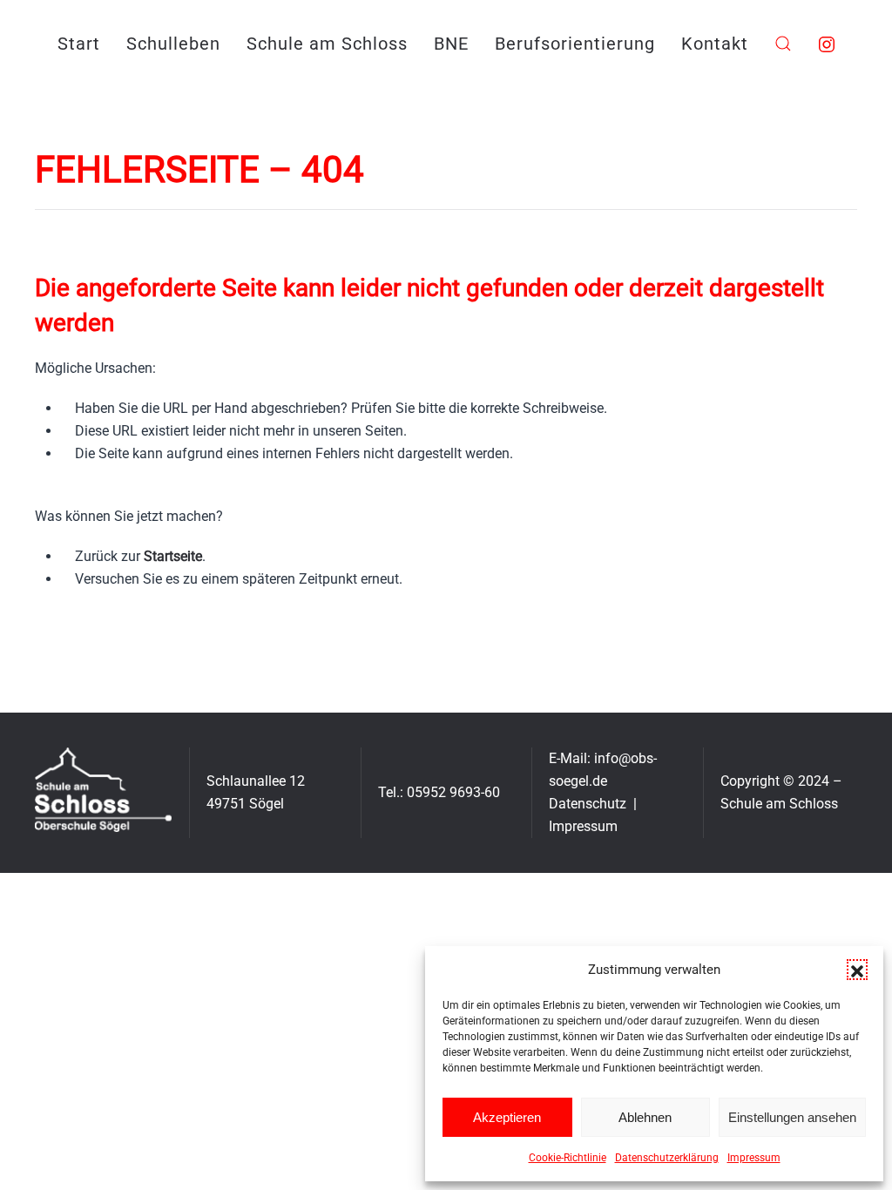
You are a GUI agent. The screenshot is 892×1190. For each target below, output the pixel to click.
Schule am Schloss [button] (327, 43)
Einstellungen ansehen (792, 1117)
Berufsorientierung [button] (575, 43)
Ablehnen (645, 1117)
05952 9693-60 (453, 792)
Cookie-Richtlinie (567, 1158)
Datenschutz (587, 803)
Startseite (173, 556)
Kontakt (714, 43)
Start (78, 43)
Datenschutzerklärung (667, 1158)
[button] (857, 969)
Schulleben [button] (173, 43)
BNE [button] (451, 43)
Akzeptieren (507, 1117)
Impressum (753, 1158)
